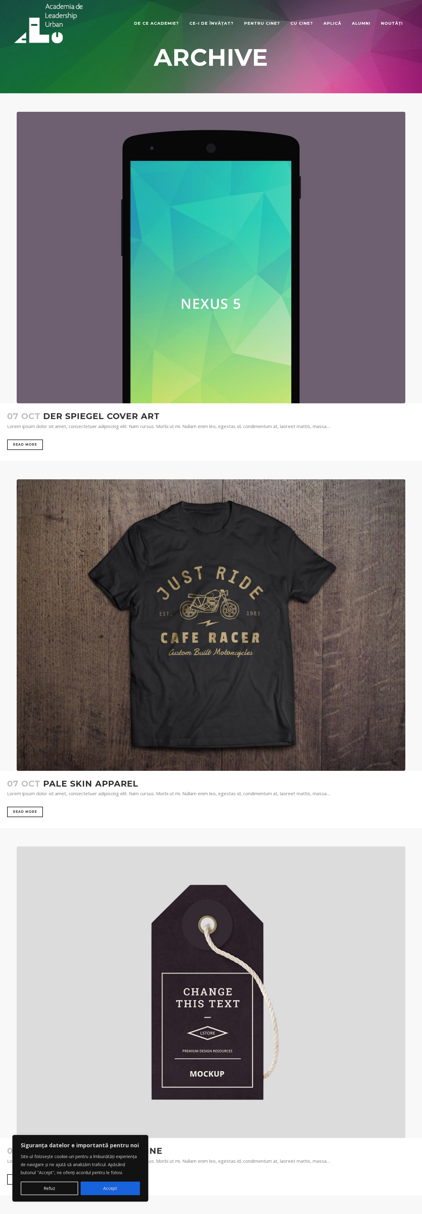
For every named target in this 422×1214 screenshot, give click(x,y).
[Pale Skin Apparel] (210, 625)
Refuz (49, 1188)
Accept (110, 1188)
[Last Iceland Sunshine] (210, 992)
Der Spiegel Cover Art (101, 416)
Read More (25, 445)
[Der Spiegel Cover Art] (210, 257)
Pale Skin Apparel (90, 784)
